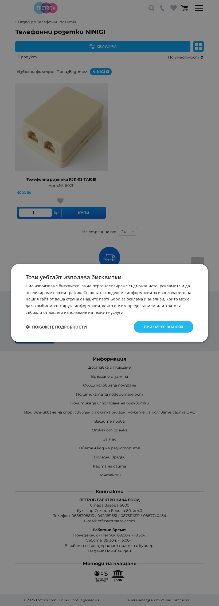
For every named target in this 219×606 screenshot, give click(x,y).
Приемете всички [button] (163, 326)
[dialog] (109, 303)
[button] (56, 327)
